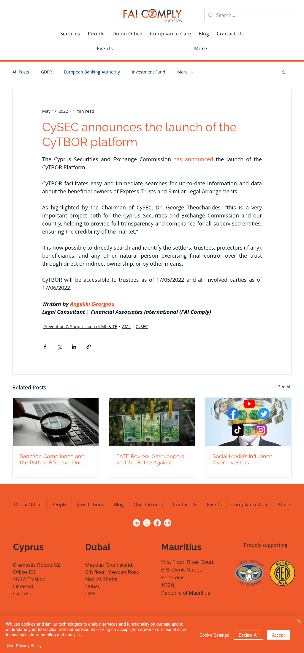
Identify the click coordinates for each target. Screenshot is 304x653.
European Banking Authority (92, 72)
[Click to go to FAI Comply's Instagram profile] (167, 523)
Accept (278, 635)
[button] (70, 33)
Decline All (248, 635)
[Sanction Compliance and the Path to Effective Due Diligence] (56, 422)
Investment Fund (148, 72)
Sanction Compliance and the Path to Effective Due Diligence (52, 459)
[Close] (299, 622)
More (182, 72)
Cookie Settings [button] (214, 635)
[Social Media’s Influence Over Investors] (248, 422)
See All (285, 386)
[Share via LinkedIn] (74, 347)
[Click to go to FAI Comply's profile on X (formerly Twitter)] (147, 523)
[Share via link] (88, 347)
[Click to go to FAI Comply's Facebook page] (157, 523)
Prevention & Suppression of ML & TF (80, 326)
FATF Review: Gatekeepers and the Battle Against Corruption (150, 459)
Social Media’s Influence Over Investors (243, 459)
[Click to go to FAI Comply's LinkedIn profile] (136, 523)
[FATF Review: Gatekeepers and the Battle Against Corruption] (152, 422)
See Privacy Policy (24, 646)
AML (126, 326)
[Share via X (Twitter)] (59, 347)
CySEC (142, 326)
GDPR (46, 72)
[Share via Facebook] (45, 347)
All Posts (20, 72)
